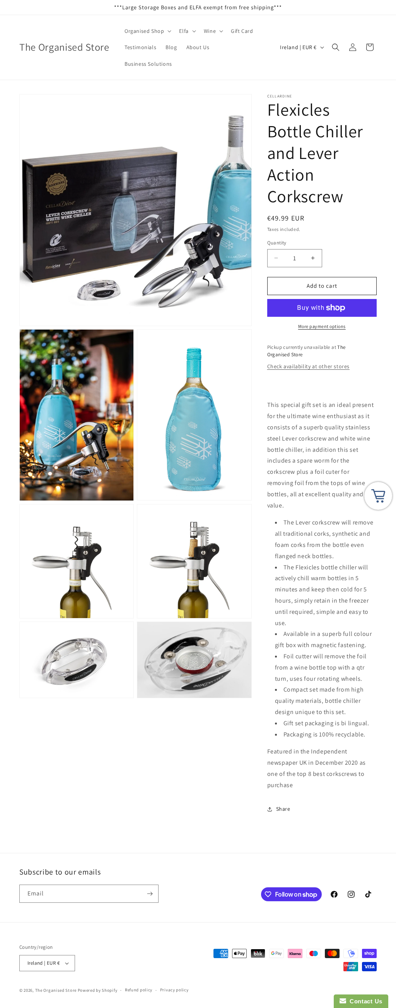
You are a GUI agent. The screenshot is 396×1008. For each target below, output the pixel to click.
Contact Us (364, 1001)
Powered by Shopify (98, 990)
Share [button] (283, 808)
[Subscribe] (149, 894)
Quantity (277, 242)
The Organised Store (56, 990)
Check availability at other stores (308, 366)
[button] (147, 31)
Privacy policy (174, 990)
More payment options (322, 326)
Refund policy (138, 990)
